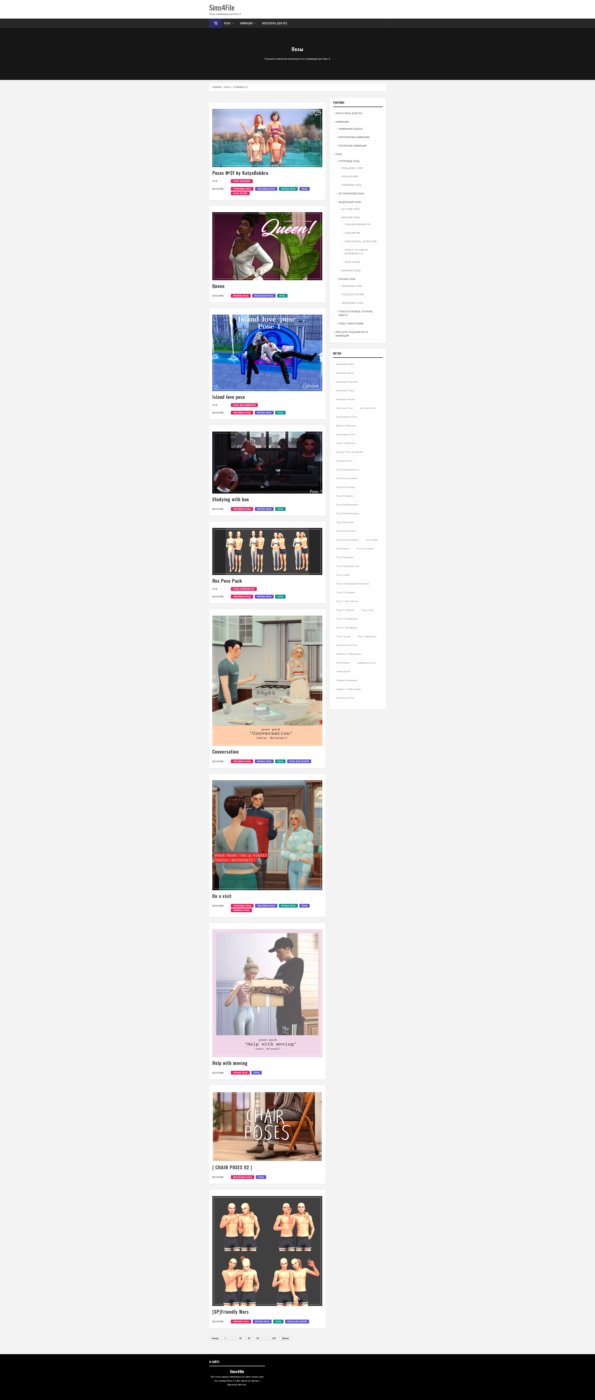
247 (274, 1338)
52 (240, 1338)
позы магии (342, 548)
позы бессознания (346, 478)
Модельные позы (264, 295)
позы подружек (241, 181)
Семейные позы (241, 910)
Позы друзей (240, 193)
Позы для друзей (299, 761)
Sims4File (221, 7)
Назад (215, 1338)
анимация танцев (345, 399)
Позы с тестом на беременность (356, 252)
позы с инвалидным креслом (352, 583)
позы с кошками (345, 592)
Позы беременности (358, 224)
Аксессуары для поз (274, 23)
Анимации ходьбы (351, 129)
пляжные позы (344, 460)
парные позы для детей (349, 452)
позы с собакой (345, 610)
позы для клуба (344, 522)
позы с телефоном (346, 618)
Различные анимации (353, 146)
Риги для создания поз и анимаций (351, 334)
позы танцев (343, 636)
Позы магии (352, 233)
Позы (227, 23)
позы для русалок (346, 531)
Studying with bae (230, 499)
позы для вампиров (244, 405)
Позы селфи (352, 262)
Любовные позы (266, 188)
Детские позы (351, 209)
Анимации (246, 23)
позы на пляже (364, 548)
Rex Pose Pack (227, 580)
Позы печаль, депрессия (361, 241)
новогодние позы (345, 434)
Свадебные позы (352, 303)
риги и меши (343, 662)
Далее (285, 1338)
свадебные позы (366, 662)
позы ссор (367, 610)
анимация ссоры (345, 390)
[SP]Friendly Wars (230, 1311)
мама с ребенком (346, 425)
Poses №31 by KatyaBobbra (240, 172)
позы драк (372, 539)
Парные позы (288, 188)
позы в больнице (345, 487)
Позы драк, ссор (352, 168)
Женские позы (240, 295)
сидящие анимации (346, 680)
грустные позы (344, 408)
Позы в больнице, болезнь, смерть (356, 313)
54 (257, 1338)
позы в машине (344, 496)
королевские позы (346, 416)
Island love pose (228, 396)
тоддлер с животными (348, 689)
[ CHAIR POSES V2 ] (232, 1167)
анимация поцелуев (347, 381)
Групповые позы (242, 188)
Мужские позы (241, 1321)
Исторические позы (351, 193)
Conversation (225, 751)
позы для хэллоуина (347, 539)
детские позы (368, 408)
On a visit (221, 895)
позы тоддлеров (366, 636)
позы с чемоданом (346, 627)
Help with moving (230, 1062)
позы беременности (243, 589)
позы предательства (347, 566)
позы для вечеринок (347, 513)
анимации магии (345, 364)
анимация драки (345, 373)
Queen (218, 285)
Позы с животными (351, 323)
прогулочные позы (346, 645)
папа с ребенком (345, 443)
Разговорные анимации (354, 137)
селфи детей (343, 671)
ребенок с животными (348, 654)
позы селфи (343, 575)
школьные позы (345, 697)
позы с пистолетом (347, 601)
